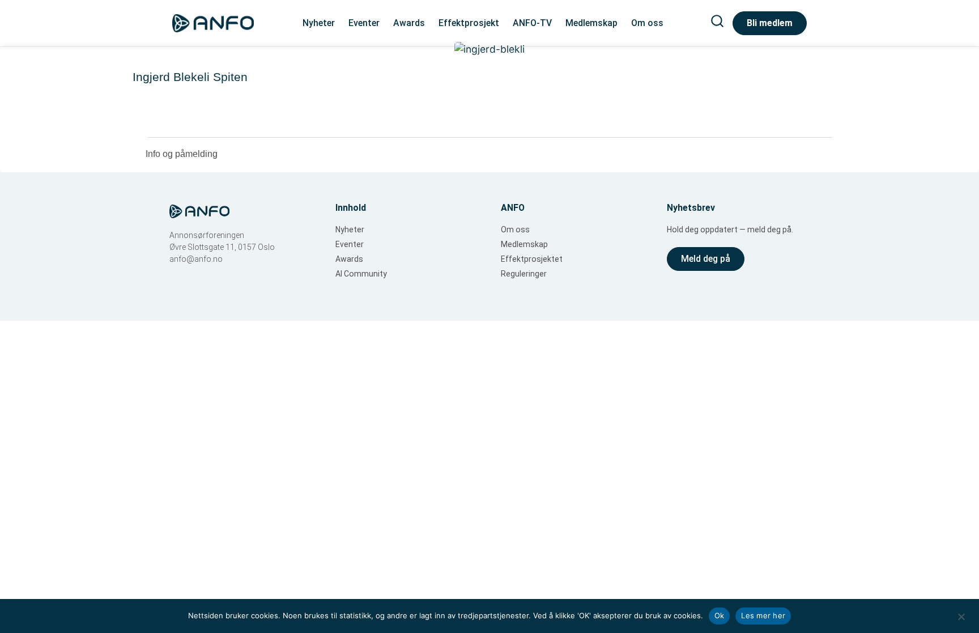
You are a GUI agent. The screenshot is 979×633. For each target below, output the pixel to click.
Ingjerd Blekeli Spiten (190, 76)
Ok (719, 615)
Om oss (647, 23)
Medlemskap (591, 23)
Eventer (364, 23)
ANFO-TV (532, 23)
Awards (409, 23)
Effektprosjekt (469, 23)
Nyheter (319, 23)
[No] (961, 615)
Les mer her (763, 615)
